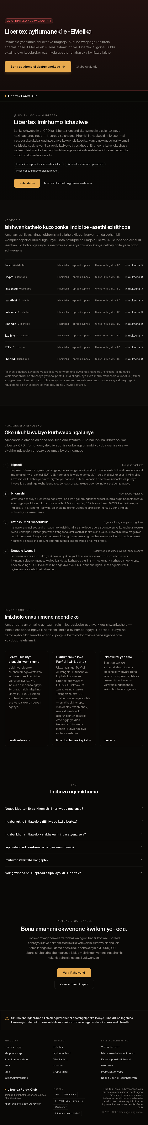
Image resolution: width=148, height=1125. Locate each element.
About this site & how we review (23, 1103)
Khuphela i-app (14, 1053)
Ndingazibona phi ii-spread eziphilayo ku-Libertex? (43, 873)
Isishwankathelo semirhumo (118, 1053)
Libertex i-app (13, 1047)
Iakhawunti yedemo (16, 1077)
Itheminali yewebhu (16, 1059)
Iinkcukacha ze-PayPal (72, 740)
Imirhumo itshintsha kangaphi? (26, 860)
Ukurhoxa (107, 1065)
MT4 (7, 1065)
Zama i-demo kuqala (74, 984)
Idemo (108, 740)
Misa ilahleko (60, 1059)
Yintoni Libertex (110, 1047)
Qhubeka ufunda (86, 66)
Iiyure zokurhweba (112, 1071)
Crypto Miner (60, 1071)
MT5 (7, 1071)
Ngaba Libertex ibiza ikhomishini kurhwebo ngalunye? (44, 809)
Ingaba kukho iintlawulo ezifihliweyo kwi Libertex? (41, 821)
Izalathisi (58, 1047)
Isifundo (58, 1065)
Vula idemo (27, 183)
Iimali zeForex (18, 740)
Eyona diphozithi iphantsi (116, 1059)
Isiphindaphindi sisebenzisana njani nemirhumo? (39, 847)
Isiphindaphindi (62, 1053)
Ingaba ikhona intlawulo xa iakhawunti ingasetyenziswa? (45, 834)
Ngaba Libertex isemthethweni (119, 1077)
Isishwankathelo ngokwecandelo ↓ (68, 183)
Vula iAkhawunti (74, 972)
